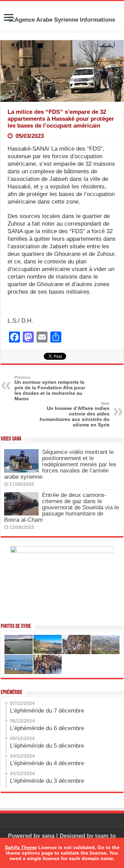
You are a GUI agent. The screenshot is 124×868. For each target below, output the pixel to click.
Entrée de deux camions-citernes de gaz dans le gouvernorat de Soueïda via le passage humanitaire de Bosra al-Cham (61, 507)
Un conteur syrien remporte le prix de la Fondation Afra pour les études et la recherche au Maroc (49, 388)
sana (48, 836)
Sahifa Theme (21, 847)
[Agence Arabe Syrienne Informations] (62, 19)
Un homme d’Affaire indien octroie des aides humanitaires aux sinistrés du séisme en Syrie (75, 414)
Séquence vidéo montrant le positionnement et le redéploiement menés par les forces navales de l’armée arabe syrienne (60, 464)
